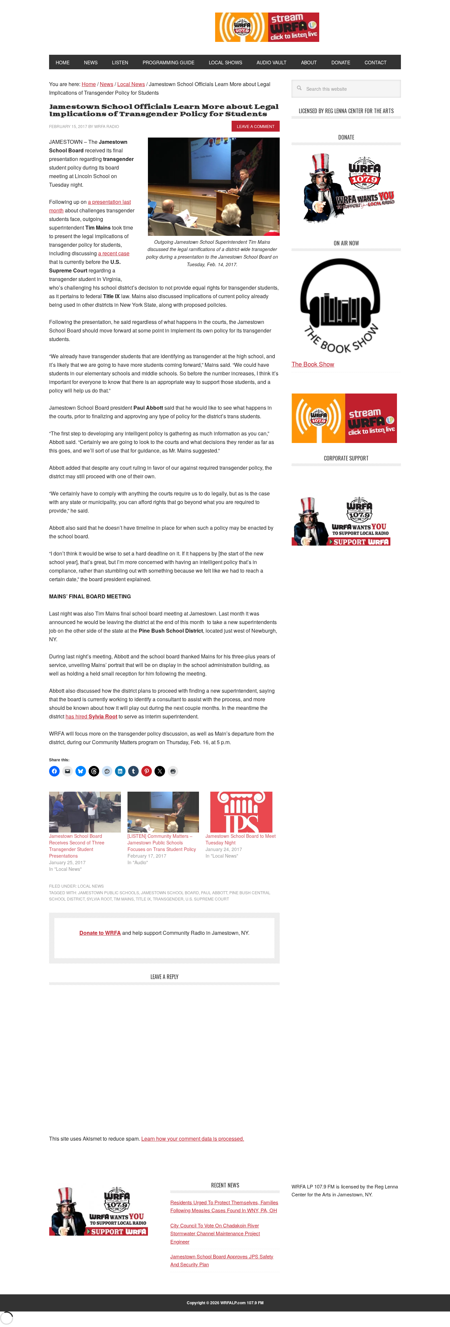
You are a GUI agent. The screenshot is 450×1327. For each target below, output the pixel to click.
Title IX (143, 898)
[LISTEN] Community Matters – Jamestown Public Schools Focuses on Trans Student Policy (161, 842)
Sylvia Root (99, 898)
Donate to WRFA (100, 932)
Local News (91, 886)
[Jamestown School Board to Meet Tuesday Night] (241, 812)
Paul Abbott (214, 892)
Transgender (168, 898)
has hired (91, 716)
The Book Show (313, 363)
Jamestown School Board (170, 892)
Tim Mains (124, 898)
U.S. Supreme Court (207, 898)
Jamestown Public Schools (108, 892)
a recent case (113, 253)
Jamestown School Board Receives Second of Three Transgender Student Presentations (76, 846)
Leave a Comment (255, 126)
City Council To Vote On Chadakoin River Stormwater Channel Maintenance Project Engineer (215, 1233)
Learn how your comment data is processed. (192, 1138)
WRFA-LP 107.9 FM (117, 25)
